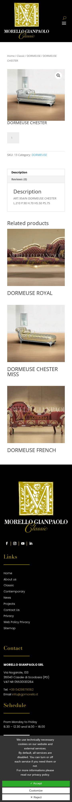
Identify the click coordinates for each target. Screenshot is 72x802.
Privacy (9, 616)
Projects (9, 604)
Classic (21, 56)
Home (11, 56)
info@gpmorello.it (25, 694)
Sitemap (10, 628)
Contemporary (14, 591)
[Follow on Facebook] (7, 543)
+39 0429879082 (21, 689)
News (7, 598)
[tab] (36, 172)
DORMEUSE (34, 56)
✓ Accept (36, 783)
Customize (36, 790)
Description (19, 172)
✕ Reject (36, 797)
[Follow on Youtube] (23, 543)
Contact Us (12, 610)
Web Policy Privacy (17, 622)
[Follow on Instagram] (15, 543)
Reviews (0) (19, 179)
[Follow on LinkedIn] (31, 543)
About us (10, 579)
